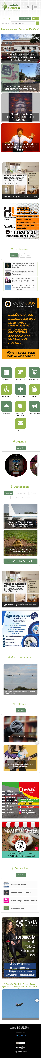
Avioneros (26, 498)
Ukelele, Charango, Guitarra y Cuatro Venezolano (20, 765)
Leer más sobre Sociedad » (20, 561)
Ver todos (20, 448)
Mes (22, 255)
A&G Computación (18, 884)
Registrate (25, 19)
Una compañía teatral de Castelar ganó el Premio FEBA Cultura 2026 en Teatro (23, 280)
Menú (35, 7)
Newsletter (6, 23)
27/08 (16, 465)
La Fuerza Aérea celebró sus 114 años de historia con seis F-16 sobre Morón (23, 287)
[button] (37, 465)
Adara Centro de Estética (21, 892)
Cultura (33, 493)
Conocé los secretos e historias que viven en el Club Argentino (20, 57)
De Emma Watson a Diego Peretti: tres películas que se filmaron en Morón (20, 524)
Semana (14, 255)
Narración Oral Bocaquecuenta (20, 736)
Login (36, 19)
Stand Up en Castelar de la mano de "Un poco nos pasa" (20, 146)
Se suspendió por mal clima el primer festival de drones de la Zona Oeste (23, 272)
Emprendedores (21, 493)
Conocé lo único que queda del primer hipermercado (20, 87)
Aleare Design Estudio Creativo (24, 900)
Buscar (28, 7)
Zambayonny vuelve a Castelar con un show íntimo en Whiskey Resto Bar (23, 265)
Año (28, 255)
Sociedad (8, 493)
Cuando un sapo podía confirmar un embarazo (20, 550)
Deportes (15, 498)
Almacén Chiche (17, 908)
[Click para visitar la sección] (6, 372)
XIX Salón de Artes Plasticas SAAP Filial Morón (20, 116)
